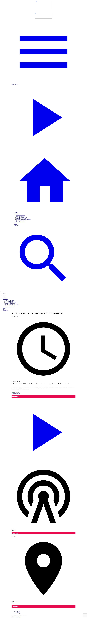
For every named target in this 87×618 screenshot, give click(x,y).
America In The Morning (20, 215)
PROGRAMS (16, 213)
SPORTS (15, 224)
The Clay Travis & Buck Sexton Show (23, 219)
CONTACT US (16, 225)
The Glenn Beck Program (21, 218)
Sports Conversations (20, 221)
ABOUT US (16, 212)
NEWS (15, 222)
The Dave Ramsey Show (21, 220)
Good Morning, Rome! (20, 216)
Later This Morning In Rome (21, 217)
